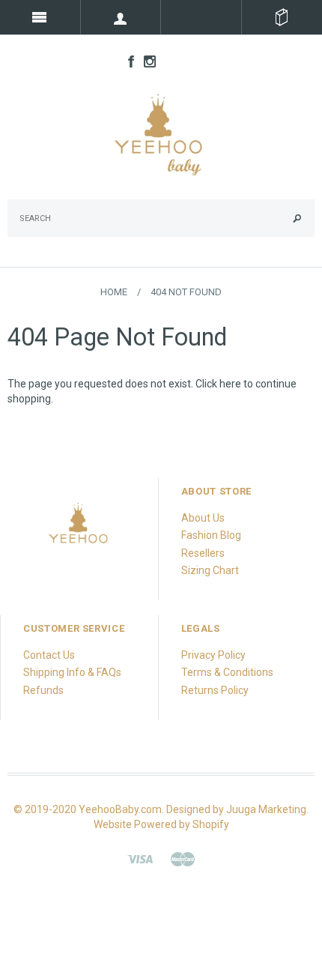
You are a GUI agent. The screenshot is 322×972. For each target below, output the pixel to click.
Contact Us (49, 655)
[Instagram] (79, 528)
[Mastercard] (182, 858)
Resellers (203, 553)
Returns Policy (215, 690)
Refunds (43, 690)
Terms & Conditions (227, 672)
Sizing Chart (210, 570)
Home (113, 292)
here (230, 384)
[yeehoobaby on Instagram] (146, 61)
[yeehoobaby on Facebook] (127, 61)
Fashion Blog (211, 535)
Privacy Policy (213, 655)
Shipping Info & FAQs (72, 672)
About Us (203, 518)
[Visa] (140, 858)
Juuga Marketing (266, 809)
